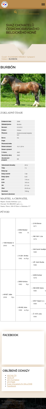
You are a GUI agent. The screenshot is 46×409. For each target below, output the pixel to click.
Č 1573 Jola (37, 314)
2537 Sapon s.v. (39, 301)
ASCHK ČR (11, 375)
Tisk (23, 401)
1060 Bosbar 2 (8, 243)
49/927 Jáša (7, 294)
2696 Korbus (22, 281)
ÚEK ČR (10, 378)
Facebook (11, 386)
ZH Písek (11, 382)
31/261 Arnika (23, 255)
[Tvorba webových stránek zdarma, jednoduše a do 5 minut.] (20, 401)
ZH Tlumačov (13, 380)
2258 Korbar (37, 275)
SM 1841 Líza (38, 236)
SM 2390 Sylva (38, 288)
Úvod (4, 57)
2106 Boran (37, 223)
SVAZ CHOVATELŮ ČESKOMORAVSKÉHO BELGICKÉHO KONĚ (22, 28)
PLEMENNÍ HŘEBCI (16, 57)
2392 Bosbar (22, 230)
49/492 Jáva (22, 307)
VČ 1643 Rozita (38, 262)
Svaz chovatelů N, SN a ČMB (19, 384)
